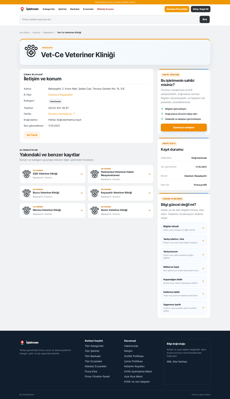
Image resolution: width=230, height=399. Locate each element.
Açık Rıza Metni (133, 376)
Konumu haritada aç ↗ (61, 113)
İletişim (128, 350)
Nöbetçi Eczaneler (96, 366)
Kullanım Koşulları (134, 366)
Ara (204, 19)
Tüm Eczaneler (93, 361)
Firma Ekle (91, 371)
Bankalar (75, 9)
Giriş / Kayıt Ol (200, 9)
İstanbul (36, 32)
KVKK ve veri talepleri (137, 381)
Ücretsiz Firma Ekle (177, 9)
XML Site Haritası (177, 361)
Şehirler (62, 9)
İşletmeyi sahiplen (183, 127)
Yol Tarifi (31, 135)
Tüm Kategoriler (94, 345)
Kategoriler (49, 9)
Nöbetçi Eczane (105, 9)
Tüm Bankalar (93, 356)
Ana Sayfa (24, 32)
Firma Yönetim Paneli (97, 376)
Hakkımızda (131, 345)
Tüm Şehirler (92, 350)
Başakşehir (48, 32)
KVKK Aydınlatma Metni (138, 371)
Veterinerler (47, 48)
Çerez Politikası (133, 361)
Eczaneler (88, 9)
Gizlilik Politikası (134, 356)
